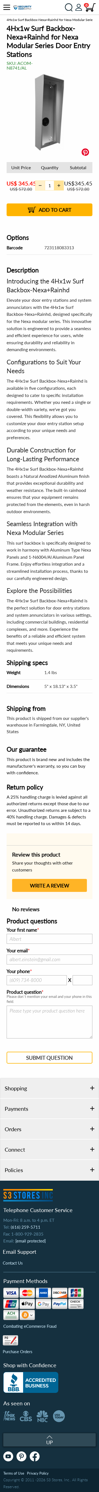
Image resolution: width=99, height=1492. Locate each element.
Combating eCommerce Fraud (29, 1326)
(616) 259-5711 (25, 1227)
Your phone (18, 971)
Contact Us (13, 1262)
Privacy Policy (38, 1473)
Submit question (49, 1057)
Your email (17, 950)
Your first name (22, 929)
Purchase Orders (17, 1351)
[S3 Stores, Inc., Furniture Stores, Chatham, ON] (30, 1382)
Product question (24, 992)
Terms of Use (13, 1473)
